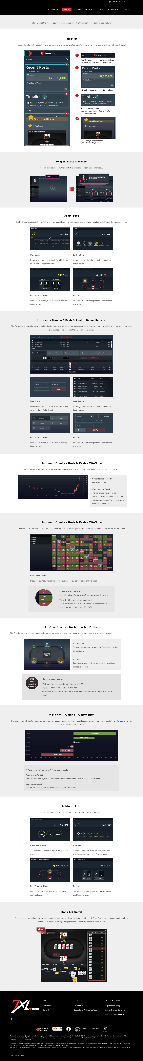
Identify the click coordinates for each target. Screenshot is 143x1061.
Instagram (117, 2)
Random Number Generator (115, 1010)
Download (47, 1006)
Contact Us (127, 2)
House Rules (78, 1006)
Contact (46, 1010)
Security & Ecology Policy (114, 1014)
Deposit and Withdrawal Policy (86, 1010)
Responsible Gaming (112, 1006)
